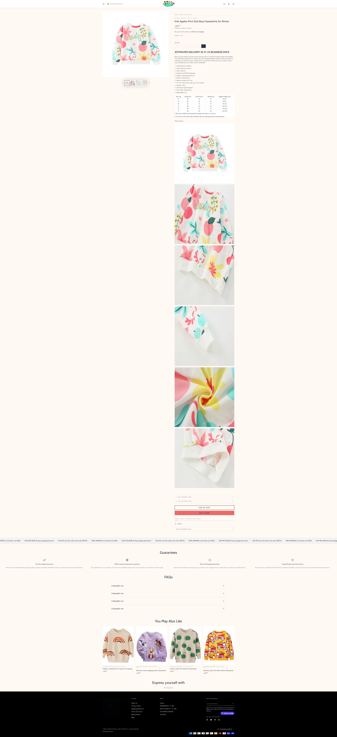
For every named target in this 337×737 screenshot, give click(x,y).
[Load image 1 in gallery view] (127, 83)
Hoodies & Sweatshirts (185, 14)
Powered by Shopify (108, 731)
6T (198, 46)
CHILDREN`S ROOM (166, 711)
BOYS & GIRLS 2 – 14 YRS (168, 709)
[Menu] (103, 4)
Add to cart (204, 507)
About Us (134, 703)
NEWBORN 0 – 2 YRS (167, 706)
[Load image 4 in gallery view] (144, 83)
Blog (132, 717)
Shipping (177, 28)
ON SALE (163, 714)
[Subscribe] (233, 704)
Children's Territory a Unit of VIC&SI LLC (186, 18)
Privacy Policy (136, 706)
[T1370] (176, 38)
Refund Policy (135, 714)
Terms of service (137, 711)
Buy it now (204, 513)
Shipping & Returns (137, 709)
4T (187, 46)
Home (176, 14)
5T (193, 46)
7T (203, 46)
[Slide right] (149, 83)
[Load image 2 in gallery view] (132, 83)
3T (182, 46)
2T (177, 46)
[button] (224, 4)
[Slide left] (122, 83)
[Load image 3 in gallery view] (138, 83)
